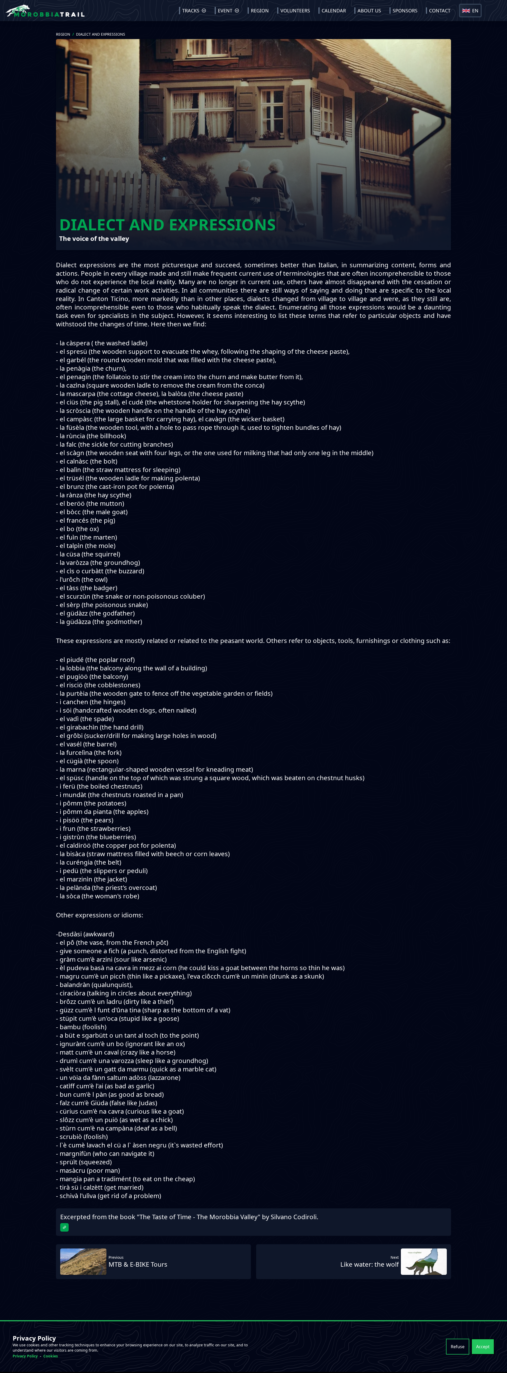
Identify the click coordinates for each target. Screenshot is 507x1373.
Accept (483, 1347)
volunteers (295, 10)
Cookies (50, 1355)
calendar (334, 10)
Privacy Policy (25, 1355)
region (260, 10)
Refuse (457, 1347)
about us (369, 10)
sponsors (405, 10)
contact (439, 10)
